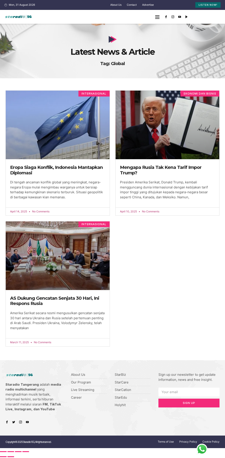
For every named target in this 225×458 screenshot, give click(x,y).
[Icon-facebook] (166, 17)
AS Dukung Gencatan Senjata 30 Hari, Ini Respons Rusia (54, 300)
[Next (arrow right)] (10, 456)
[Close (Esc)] (3, 451)
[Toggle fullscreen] (18, 451)
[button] (157, 16)
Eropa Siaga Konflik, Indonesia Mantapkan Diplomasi (56, 169)
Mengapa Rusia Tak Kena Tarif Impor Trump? (160, 169)
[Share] (10, 451)
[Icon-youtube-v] (180, 17)
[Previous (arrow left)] (3, 456)
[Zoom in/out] (25, 451)
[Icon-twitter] (13, 422)
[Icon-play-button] (186, 17)
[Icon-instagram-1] (173, 17)
